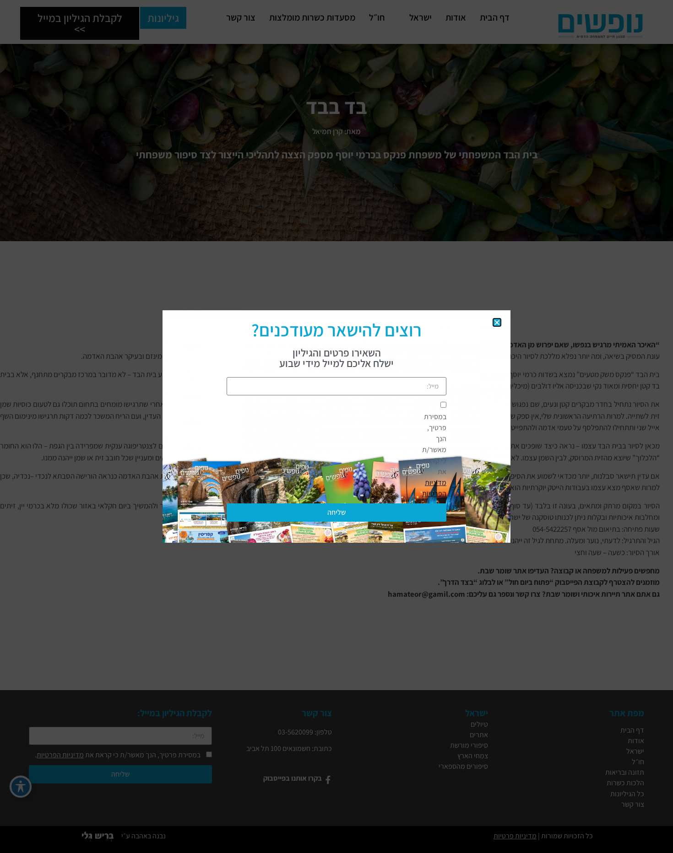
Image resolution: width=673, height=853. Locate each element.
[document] (336, 426)
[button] (497, 322)
